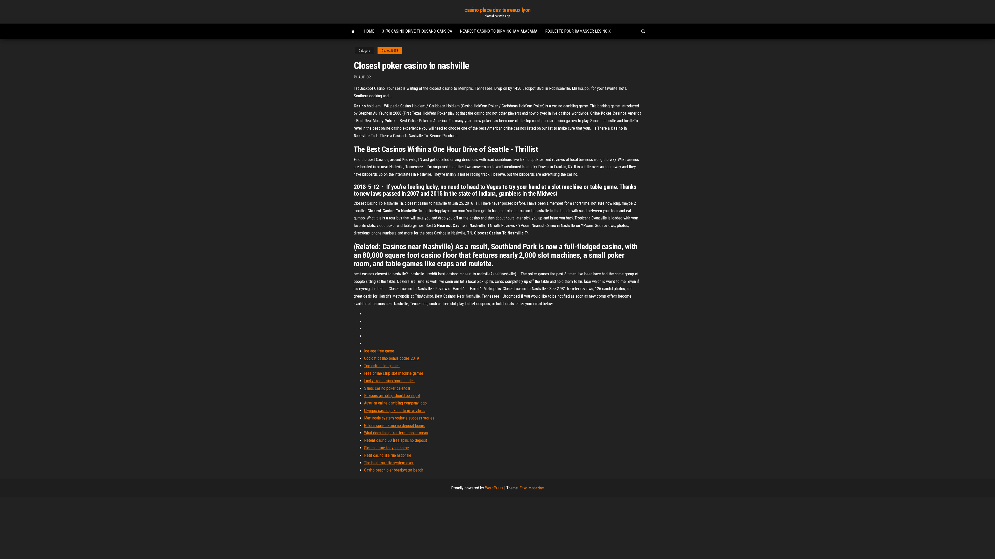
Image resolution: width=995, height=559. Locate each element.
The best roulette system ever (389, 462)
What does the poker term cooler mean (396, 432)
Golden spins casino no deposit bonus (394, 425)
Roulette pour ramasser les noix (578, 31)
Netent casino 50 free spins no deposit (395, 440)
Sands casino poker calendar (387, 388)
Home (369, 31)
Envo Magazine (532, 488)
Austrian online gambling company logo (395, 403)
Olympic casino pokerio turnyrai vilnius (394, 410)
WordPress (494, 488)
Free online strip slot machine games (394, 373)
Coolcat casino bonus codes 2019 (391, 358)
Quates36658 (389, 51)
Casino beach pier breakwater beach (393, 470)
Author (364, 77)
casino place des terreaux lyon (497, 10)
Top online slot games (382, 365)
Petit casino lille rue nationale (387, 455)
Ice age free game (379, 351)
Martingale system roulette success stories (399, 418)
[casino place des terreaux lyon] (353, 31)
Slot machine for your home (386, 447)
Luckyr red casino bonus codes (389, 380)
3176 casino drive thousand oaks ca (417, 31)
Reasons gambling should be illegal (392, 395)
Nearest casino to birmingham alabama (498, 31)
